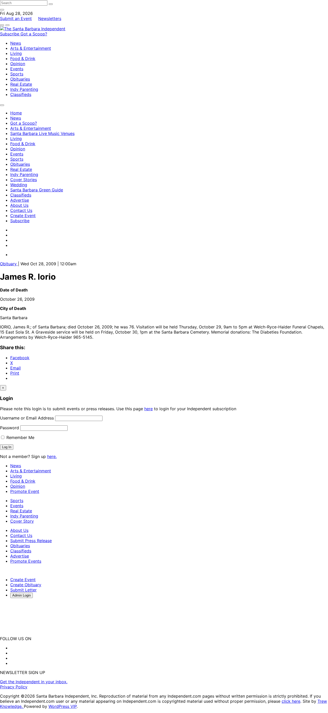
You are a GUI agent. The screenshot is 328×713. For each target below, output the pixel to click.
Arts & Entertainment (30, 48)
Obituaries (20, 79)
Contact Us (21, 210)
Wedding (18, 184)
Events (16, 68)
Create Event (23, 215)
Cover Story (22, 521)
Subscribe (10, 33)
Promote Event (24, 491)
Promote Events (25, 561)
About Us (19, 205)
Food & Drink (22, 58)
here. (52, 456)
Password (9, 427)
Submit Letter (23, 589)
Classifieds (20, 94)
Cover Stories (23, 179)
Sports (16, 73)
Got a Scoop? (33, 33)
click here (291, 701)
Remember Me (19, 437)
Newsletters (49, 18)
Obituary (9, 263)
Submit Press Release (31, 540)
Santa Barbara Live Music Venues (42, 133)
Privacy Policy (13, 686)
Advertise (19, 200)
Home (16, 112)
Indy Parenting (24, 89)
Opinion (17, 63)
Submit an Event (16, 18)
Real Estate (21, 84)
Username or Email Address (27, 418)
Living (16, 53)
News (15, 43)
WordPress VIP (62, 706)
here (148, 408)
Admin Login (21, 595)
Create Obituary (25, 584)
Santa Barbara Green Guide (36, 189)
